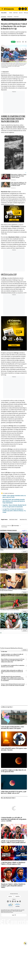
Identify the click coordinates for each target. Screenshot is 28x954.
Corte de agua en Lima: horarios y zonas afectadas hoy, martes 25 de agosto (12, 727)
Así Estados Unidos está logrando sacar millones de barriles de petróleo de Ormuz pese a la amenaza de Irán (12, 672)
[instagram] (13, 901)
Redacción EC (6, 71)
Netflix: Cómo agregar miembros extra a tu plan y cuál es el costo (14, 496)
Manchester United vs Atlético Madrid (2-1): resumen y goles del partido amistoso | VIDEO (13, 885)
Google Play (17, 896)
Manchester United (6, 75)
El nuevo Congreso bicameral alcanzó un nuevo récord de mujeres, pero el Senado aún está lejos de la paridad (13, 684)
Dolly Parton (15, 12)
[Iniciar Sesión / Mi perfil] (25, 9)
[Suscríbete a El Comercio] (22, 9)
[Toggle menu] (2, 9)
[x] (10, 901)
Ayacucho (21, 12)
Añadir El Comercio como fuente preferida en (14, 19)
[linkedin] (17, 901)
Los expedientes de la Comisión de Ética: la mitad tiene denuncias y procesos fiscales (12, 666)
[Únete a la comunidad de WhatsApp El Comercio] (13, 42)
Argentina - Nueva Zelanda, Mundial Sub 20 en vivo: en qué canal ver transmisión (14, 505)
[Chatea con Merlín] (20, 9)
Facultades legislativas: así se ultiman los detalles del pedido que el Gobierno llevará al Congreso (12, 655)
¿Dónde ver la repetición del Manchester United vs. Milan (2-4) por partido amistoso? (13, 841)
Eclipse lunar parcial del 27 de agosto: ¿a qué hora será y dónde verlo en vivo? (13, 792)
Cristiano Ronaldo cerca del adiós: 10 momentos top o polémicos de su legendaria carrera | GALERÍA (13, 819)
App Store (10, 896)
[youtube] (15, 901)
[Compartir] (25, 42)
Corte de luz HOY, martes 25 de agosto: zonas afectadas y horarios (14, 749)
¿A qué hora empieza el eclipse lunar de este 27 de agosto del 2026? (13, 770)
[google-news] (20, 901)
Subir (13, 915)
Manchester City (17, 75)
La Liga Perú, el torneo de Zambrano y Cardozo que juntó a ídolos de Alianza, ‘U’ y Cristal (14, 510)
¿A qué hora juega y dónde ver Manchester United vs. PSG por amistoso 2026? (13, 863)
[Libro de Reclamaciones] (17, 905)
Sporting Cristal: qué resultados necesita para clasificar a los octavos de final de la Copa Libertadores (14, 501)
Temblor (10, 12)
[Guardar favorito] (23, 42)
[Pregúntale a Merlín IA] (25, 943)
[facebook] (8, 901)
